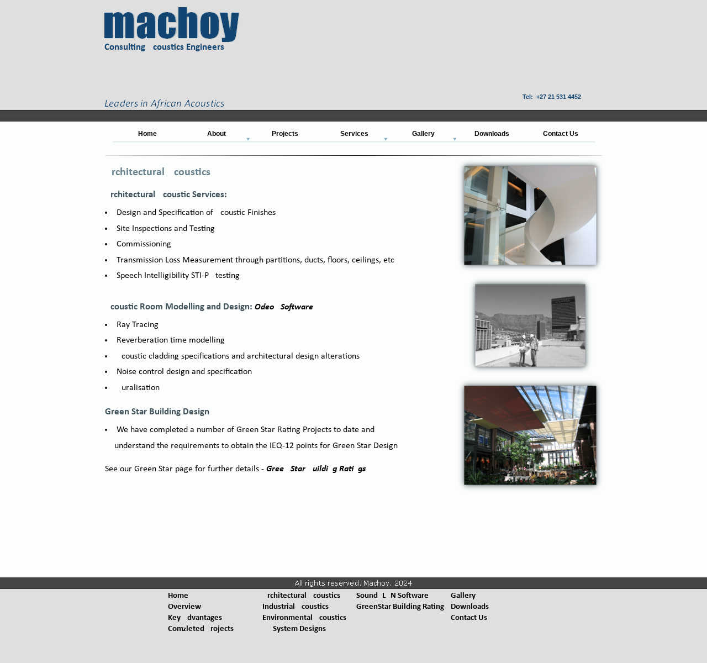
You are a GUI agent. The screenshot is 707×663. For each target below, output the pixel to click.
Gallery (463, 596)
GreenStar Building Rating (400, 607)
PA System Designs (294, 629)
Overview (184, 607)
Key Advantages (195, 618)
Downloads (470, 607)
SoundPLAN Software (392, 596)
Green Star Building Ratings (316, 469)
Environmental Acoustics (304, 618)
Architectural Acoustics (301, 596)
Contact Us (469, 618)
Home (178, 596)
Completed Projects (201, 629)
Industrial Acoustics (295, 607)
